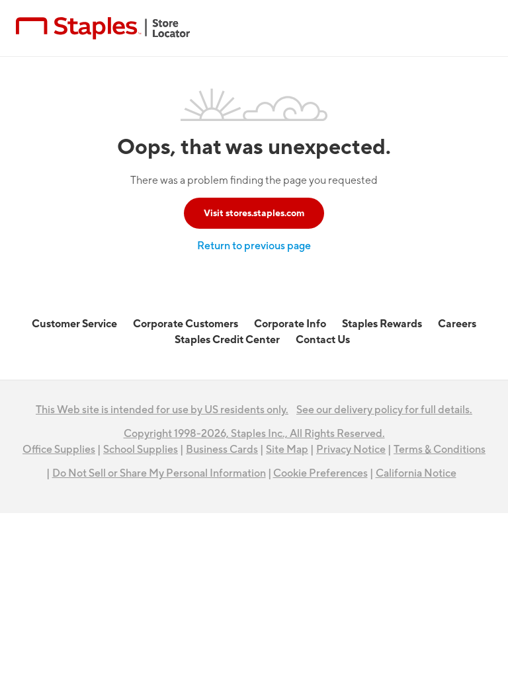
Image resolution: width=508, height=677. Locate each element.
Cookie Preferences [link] (320, 473)
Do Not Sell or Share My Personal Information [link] (159, 473)
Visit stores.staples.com (254, 213)
